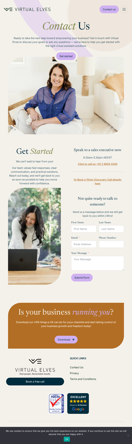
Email (74, 238)
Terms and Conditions (83, 379)
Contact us (109, 9)
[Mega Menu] (124, 9)
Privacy (74, 373)
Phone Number (107, 238)
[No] (128, 435)
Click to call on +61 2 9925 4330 (97, 164)
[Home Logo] (27, 9)
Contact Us (76, 367)
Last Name (105, 222)
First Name (77, 222)
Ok (66, 439)
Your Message (79, 253)
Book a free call (35, 381)
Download (64, 339)
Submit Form (82, 277)
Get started (66, 56)
